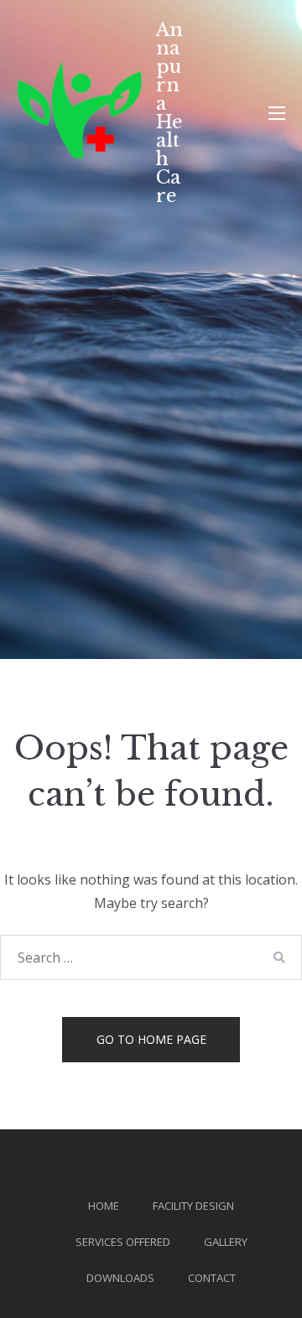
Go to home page (151, 1039)
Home (103, 1205)
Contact (212, 1277)
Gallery (225, 1241)
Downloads (120, 1277)
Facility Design (193, 1205)
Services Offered (123, 1241)
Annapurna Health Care (169, 112)
